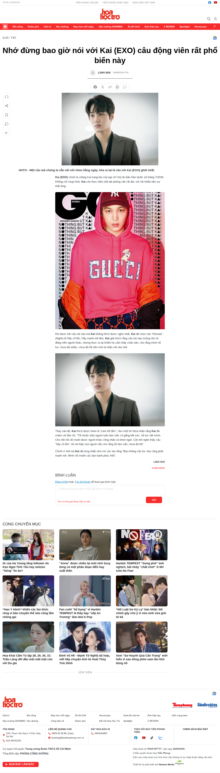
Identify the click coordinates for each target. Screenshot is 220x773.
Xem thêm (214, 26)
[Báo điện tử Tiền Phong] (182, 706)
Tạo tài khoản (83, 482)
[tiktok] (153, 738)
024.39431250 (13, 740)
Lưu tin (6, 115)
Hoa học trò (13, 702)
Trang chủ (5, 26)
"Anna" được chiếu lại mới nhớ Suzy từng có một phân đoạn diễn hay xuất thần (84, 567)
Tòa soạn (8, 729)
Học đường (62, 26)
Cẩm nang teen (179, 715)
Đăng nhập (61, 482)
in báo (117, 87)
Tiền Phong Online (86, 2)
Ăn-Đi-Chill (134, 26)
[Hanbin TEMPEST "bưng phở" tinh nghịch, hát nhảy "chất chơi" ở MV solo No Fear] (141, 544)
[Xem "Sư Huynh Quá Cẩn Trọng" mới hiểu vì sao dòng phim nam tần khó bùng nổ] (141, 637)
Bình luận (6, 124)
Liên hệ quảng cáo (60, 729)
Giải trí (47, 26)
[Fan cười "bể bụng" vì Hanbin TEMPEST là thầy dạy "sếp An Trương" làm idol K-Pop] (85, 590)
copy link (110, 87)
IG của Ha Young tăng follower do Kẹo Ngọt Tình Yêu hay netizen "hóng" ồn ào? (26, 567)
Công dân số (57, 721)
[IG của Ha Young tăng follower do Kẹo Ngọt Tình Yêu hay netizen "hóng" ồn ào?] (28, 544)
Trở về (6, 133)
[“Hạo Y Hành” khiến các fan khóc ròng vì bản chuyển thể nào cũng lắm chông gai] (28, 590)
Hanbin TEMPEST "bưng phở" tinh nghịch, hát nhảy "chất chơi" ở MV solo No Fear (140, 567)
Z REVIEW (169, 26)
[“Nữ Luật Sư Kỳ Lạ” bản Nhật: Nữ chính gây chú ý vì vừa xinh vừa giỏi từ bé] (141, 590)
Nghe (6, 97)
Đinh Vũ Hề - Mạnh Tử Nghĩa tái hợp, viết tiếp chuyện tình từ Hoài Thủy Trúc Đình (84, 659)
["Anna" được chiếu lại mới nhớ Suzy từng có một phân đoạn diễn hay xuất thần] (85, 544)
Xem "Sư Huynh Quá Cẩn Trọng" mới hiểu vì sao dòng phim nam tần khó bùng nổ (141, 659)
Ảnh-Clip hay (151, 26)
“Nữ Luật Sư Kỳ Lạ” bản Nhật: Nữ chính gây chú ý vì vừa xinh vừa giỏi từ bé (141, 613)
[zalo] (162, 738)
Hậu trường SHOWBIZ (111, 26)
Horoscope (201, 26)
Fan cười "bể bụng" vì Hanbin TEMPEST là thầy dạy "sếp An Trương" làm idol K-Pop (80, 613)
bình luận (125, 87)
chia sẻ (95, 87)
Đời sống (18, 26)
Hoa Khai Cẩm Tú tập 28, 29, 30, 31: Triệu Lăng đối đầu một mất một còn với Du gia (28, 659)
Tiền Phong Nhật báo (115, 2)
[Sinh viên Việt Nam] (207, 706)
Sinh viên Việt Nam (144, 2)
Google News (214, 37)
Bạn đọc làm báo (21, 764)
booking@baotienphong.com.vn (68, 737)
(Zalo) (70, 733)
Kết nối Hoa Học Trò (109, 721)
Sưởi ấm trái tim (131, 715)
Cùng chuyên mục (22, 524)
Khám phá (33, 26)
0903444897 (101, 733)
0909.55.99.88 (59, 733)
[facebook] (210, 2)
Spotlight (185, 26)
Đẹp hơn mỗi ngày (83, 26)
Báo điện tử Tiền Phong (110, 14)
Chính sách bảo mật (195, 729)
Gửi (154, 500)
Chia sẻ (6, 106)
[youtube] (215, 2)
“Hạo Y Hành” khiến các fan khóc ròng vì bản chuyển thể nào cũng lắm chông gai (28, 613)
